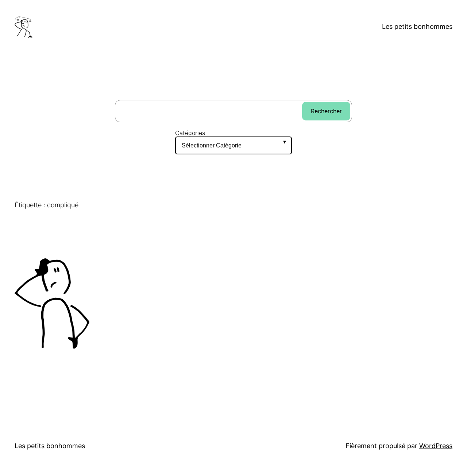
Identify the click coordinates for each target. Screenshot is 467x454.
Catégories (190, 133)
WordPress (435, 446)
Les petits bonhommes (417, 26)
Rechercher (326, 111)
